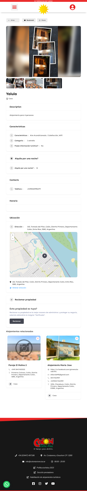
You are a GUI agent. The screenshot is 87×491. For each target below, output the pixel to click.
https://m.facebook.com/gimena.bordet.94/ (25, 370)
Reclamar (17, 321)
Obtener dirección (19, 288)
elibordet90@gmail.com (20, 375)
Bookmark (30, 20)
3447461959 (16, 378)
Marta (51, 365)
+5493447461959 (17, 381)
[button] (14, 7)
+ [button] (12, 235)
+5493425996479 (34, 189)
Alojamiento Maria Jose (20, 365)
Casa (11, 99)
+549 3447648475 (57, 369)
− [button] (12, 238)
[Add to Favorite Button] (37, 338)
